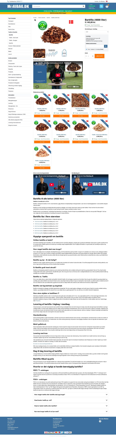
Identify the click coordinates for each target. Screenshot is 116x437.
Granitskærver (11, 24)
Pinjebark (10, 72)
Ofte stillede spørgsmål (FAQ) (15, 120)
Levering (96, 1)
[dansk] (107, 1)
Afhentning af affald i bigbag (15, 85)
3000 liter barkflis (39, 228)
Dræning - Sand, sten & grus (15, 66)
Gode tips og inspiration (14, 117)
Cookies (55, 427)
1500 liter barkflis (39, 224)
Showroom (11, 109)
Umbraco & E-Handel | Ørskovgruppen (58, 435)
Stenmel (10, 48)
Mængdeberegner (12, 100)
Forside (35, 17)
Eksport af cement (12, 125)
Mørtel (9, 51)
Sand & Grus (11, 29)
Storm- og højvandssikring (14, 74)
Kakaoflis (10, 69)
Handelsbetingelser (57, 421)
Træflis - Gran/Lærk (13, 37)
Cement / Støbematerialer (14, 46)
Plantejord (10, 21)
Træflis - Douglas (13, 40)
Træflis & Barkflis (12, 32)
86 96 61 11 (19, 1)
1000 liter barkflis (39, 221)
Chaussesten (11, 63)
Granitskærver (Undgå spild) (15, 77)
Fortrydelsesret (56, 422)
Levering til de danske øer (14, 122)
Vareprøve (10, 91)
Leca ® (10, 54)
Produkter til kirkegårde (13, 83)
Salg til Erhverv (12, 111)
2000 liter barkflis (39, 226)
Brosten (10, 61)
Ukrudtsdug (11, 88)
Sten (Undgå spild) (12, 80)
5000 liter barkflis (39, 230)
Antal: (86, 53)
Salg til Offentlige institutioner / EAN (16, 114)
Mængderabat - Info (13, 106)
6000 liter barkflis (39, 233)
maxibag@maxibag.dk (13, 427)
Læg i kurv (99, 56)
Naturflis (11, 43)
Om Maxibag (102, 1)
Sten (9, 26)
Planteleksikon (11, 98)
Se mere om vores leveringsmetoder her (42, 343)
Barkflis (11, 35)
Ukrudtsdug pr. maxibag (91, 29)
